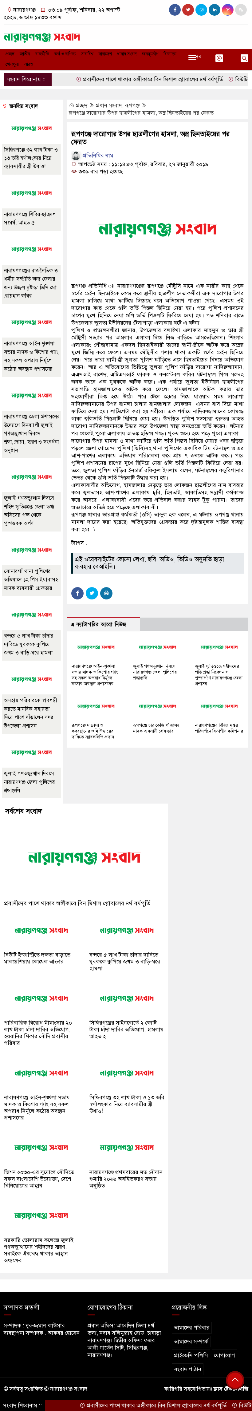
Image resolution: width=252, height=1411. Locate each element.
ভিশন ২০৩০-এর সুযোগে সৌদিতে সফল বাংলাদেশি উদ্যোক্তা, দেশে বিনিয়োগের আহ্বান (39, 1179)
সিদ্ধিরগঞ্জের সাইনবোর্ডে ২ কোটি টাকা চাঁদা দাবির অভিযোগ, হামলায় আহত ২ (126, 1029)
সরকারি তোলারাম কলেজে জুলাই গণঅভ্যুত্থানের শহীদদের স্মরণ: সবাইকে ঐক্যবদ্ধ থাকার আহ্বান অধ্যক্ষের (38, 1250)
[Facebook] (77, 593)
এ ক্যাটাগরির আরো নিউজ (98, 624)
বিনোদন (169, 54)
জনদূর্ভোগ (150, 54)
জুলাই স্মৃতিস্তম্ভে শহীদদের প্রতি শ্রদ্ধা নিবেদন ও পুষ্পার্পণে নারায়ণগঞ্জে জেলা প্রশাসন (218, 674)
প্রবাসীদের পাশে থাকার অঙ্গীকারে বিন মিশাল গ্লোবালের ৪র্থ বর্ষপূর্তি (133, 79)
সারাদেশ (105, 54)
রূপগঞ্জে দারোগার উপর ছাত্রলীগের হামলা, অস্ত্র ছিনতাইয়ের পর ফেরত (141, 112)
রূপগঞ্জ (132, 105)
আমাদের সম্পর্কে (191, 1341)
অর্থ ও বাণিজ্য (65, 54)
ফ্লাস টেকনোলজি (231, 1388)
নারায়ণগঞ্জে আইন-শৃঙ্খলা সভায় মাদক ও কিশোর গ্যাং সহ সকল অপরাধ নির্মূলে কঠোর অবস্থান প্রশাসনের (95, 674)
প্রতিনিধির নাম (97, 155)
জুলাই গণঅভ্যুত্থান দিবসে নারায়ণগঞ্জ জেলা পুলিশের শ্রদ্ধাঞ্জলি (155, 672)
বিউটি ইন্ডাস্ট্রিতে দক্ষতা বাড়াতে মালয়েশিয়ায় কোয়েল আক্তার (37, 958)
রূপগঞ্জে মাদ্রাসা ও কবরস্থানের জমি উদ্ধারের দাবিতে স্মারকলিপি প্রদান (93, 731)
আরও (28, 64)
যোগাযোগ (224, 1355)
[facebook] (175, 10)
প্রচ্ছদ (10, 54)
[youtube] (228, 10)
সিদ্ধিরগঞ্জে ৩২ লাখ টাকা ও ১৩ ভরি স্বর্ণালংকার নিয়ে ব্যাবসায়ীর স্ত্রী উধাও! (31, 158)
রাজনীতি (42, 54)
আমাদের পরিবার (192, 1327)
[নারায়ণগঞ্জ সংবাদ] (42, 35)
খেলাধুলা (12, 64)
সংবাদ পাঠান (187, 1369)
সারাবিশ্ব (87, 54)
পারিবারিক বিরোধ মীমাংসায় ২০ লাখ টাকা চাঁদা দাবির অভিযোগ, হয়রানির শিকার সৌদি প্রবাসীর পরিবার (38, 1032)
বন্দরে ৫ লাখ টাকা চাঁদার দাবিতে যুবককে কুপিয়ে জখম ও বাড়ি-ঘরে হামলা (28, 644)
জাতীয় (25, 54)
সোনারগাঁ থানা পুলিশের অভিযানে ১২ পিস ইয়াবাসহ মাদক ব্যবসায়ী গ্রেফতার (31, 579)
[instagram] (201, 10)
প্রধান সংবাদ (109, 105)
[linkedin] (214, 10)
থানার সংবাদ (127, 54)
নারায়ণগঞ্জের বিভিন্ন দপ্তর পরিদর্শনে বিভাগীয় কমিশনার (219, 728)
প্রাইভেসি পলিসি (191, 1355)
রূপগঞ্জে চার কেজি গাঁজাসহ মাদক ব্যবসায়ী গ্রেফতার (156, 728)
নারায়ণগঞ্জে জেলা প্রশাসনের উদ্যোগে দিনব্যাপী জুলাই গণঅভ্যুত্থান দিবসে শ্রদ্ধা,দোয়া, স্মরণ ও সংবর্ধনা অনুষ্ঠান (32, 433)
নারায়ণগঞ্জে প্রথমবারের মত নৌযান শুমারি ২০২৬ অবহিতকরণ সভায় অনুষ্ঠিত (126, 1179)
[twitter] (188, 10)
